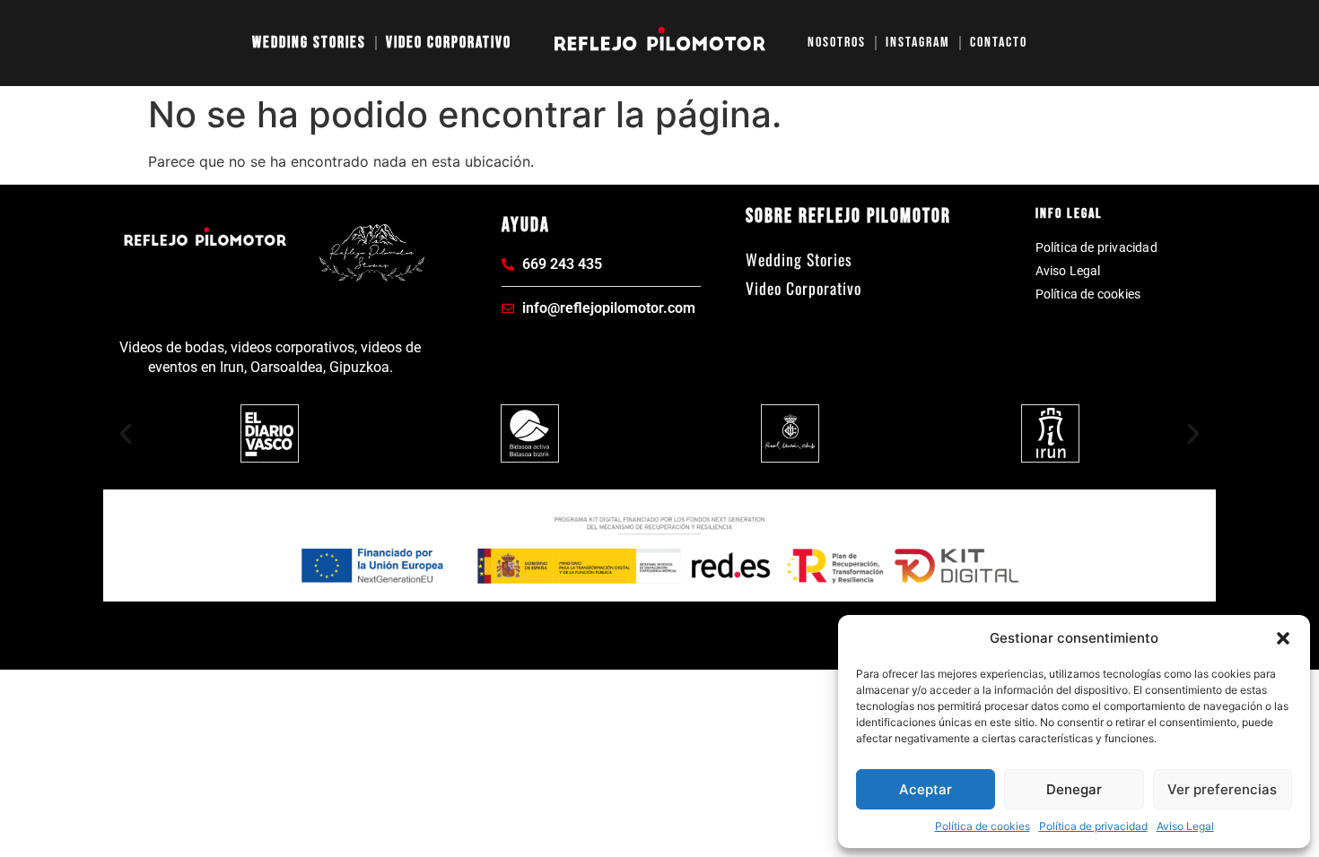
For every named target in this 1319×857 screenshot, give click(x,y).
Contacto (998, 42)
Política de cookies (982, 826)
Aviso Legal (1185, 826)
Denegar (1074, 789)
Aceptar (925, 789)
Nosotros (837, 42)
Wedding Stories (309, 42)
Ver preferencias (1222, 789)
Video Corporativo (448, 42)
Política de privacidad (1093, 826)
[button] (1283, 638)
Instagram (918, 42)
